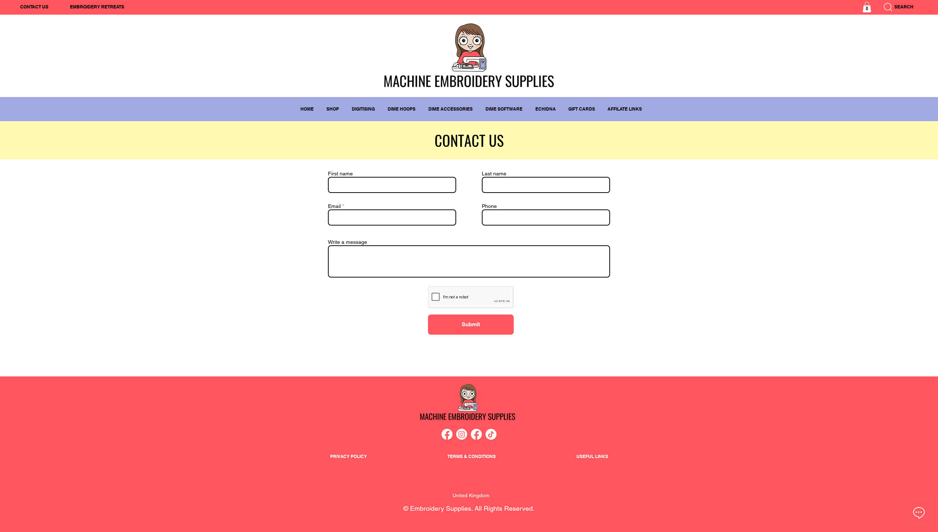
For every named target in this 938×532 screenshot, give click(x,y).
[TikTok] (490, 434)
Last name (494, 173)
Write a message (347, 242)
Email (334, 206)
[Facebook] (447, 434)
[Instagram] (461, 434)
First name (340, 173)
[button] (867, 7)
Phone (489, 206)
